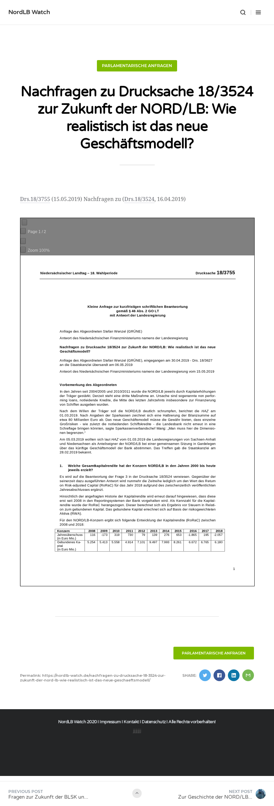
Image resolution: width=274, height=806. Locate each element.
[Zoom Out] (23, 241)
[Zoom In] (23, 250)
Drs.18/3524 (139, 199)
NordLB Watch (29, 12)
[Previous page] (24, 222)
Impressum (110, 722)
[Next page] (23, 231)
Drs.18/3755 (35, 199)
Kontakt (131, 722)
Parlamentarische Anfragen (137, 65)
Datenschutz (154, 722)
